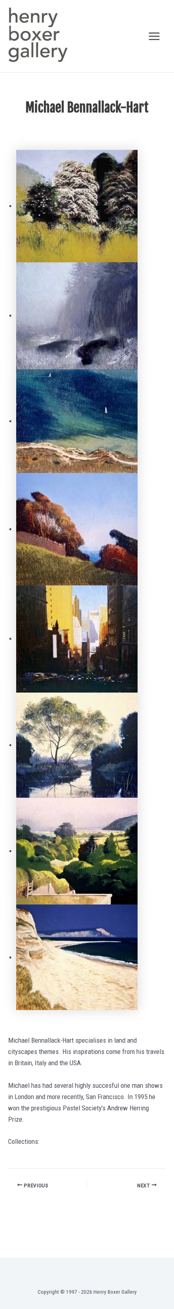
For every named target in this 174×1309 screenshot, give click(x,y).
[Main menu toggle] (154, 36)
